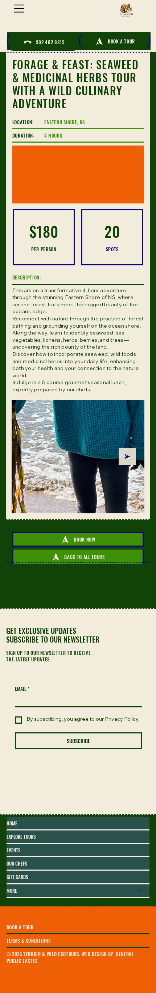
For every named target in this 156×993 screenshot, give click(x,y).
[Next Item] (127, 456)
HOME (12, 823)
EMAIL (22, 688)
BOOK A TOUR (20, 927)
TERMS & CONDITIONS (29, 940)
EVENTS (13, 850)
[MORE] (140, 890)
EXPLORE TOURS (21, 836)
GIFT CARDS (17, 876)
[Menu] (20, 8)
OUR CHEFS (17, 863)
